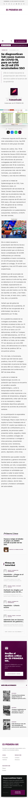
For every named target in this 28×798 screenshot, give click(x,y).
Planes (4, 768)
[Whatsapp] (21, 4)
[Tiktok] (14, 4)
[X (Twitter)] (8, 132)
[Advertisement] (14, 26)
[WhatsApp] (15, 132)
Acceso (4, 770)
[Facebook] (6, 4)
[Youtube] (16, 4)
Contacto (17, 757)
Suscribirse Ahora (14, 673)
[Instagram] (9, 4)
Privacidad (5, 792)
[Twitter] (4, 4)
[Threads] (11, 4)
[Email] (23, 4)
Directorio (17, 759)
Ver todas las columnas (14, 631)
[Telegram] (19, 4)
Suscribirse (20, 41)
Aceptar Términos (18, 792)
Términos (4, 759)
